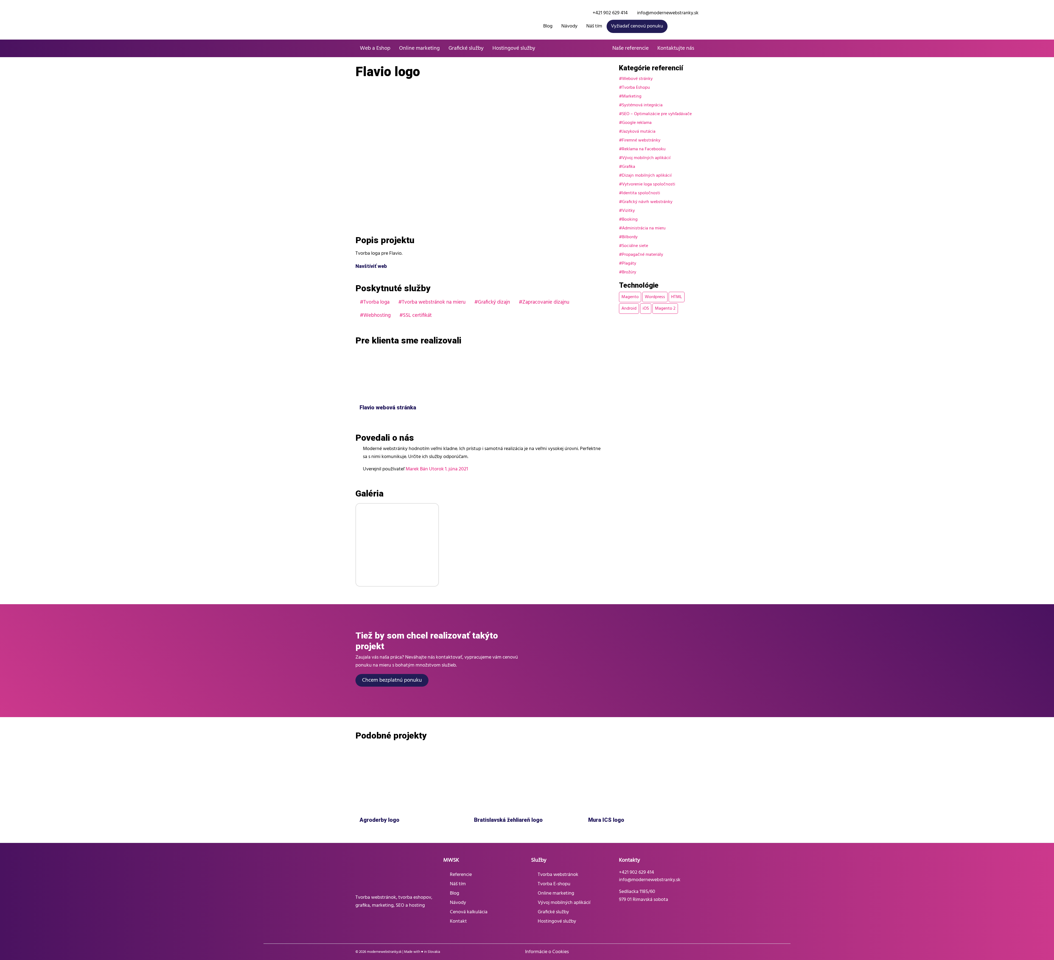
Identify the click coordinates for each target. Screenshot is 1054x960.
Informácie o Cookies (547, 952)
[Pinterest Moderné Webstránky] (687, 952)
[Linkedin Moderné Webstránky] (695, 952)
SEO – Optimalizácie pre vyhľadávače (657, 114)
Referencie (461, 875)
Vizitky (628, 210)
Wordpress (655, 296)
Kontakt (458, 921)
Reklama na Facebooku (644, 149)
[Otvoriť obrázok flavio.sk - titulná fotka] (397, 545)
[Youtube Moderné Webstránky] (696, 26)
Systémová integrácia (642, 105)
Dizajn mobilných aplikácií (647, 175)
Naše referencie (630, 48)
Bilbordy (630, 237)
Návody (569, 26)
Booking (630, 219)
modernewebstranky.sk (384, 952)
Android (629, 308)
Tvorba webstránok (558, 875)
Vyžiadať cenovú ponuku (637, 26)
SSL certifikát (417, 315)
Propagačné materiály (642, 254)
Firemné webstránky (641, 140)
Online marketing (419, 48)
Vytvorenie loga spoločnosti (648, 184)
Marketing (631, 96)
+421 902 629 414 (610, 13)
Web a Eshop (375, 48)
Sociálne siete (635, 245)
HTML (676, 296)
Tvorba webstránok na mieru (434, 302)
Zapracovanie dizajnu (545, 302)
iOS (646, 308)
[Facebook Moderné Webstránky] (674, 26)
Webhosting (377, 315)
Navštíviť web (371, 266)
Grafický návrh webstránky (647, 202)
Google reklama (637, 122)
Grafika (628, 166)
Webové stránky (637, 78)
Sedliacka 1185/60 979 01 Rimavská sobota (643, 896)
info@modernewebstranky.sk (667, 13)
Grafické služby (466, 48)
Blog (548, 26)
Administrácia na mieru (644, 228)
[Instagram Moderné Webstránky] (685, 26)
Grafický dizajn (494, 302)
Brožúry (629, 272)
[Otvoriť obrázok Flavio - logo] (483, 159)
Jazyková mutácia (638, 131)
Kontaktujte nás (675, 48)
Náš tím (594, 26)
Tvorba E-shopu (554, 884)
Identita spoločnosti (641, 193)
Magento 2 (665, 308)
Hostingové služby (513, 48)
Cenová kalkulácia (468, 912)
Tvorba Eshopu (636, 87)
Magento (630, 296)
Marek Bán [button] (417, 469)
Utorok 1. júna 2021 (448, 469)
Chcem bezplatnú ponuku (392, 680)
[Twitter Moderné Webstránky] (680, 952)
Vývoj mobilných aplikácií (646, 158)
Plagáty (629, 263)
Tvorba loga (376, 302)
